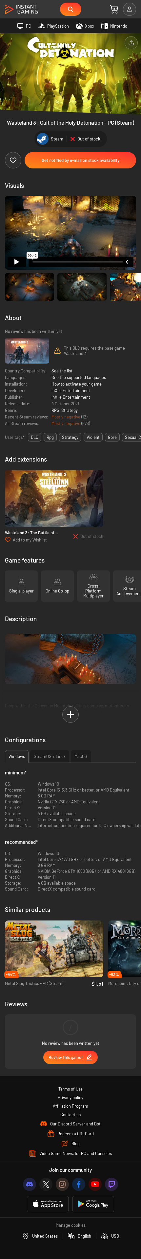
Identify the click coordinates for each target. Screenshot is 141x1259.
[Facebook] (78, 1184)
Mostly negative (66, 416)
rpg (50, 437)
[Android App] (93, 1204)
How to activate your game (76, 384)
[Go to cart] (114, 9)
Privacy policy (70, 1097)
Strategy (69, 410)
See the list (61, 370)
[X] (45, 1184)
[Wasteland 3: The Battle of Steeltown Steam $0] (54, 498)
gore (112, 437)
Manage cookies (71, 1225)
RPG (55, 410)
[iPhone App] (48, 1204)
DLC (34, 437)
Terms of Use (70, 1089)
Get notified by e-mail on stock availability (80, 160)
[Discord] (29, 1184)
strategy (70, 437)
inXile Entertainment (70, 390)
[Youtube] (95, 1184)
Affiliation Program (70, 1106)
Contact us (70, 1114)
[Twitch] (111, 1184)
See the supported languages (78, 377)
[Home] (21, 9)
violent (93, 437)
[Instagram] (62, 1184)
